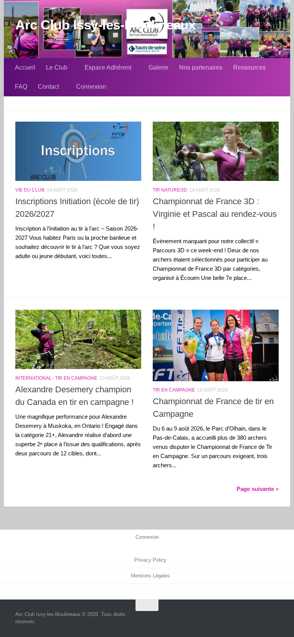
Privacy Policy (150, 560)
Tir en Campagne (76, 377)
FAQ (21, 86)
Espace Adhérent (108, 67)
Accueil (25, 67)
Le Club (56, 67)
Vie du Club (29, 189)
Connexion (91, 86)
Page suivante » (258, 489)
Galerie (158, 67)
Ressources (249, 67)
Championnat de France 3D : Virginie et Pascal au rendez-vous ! (215, 214)
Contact (48, 86)
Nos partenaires (200, 67)
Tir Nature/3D (170, 189)
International (33, 377)
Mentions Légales (150, 575)
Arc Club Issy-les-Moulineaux (105, 24)
